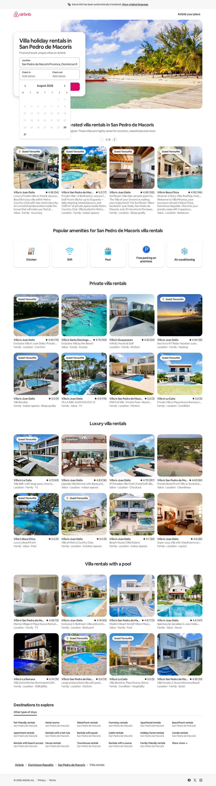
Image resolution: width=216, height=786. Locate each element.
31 (25, 134)
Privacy (42, 780)
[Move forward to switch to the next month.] (65, 86)
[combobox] (49, 64)
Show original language (135, 4)
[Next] (114, 139)
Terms (52, 780)
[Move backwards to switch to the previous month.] (25, 86)
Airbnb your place (189, 14)
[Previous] (101, 139)
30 (65, 127)
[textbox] (34, 76)
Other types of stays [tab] (25, 712)
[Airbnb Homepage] (22, 14)
